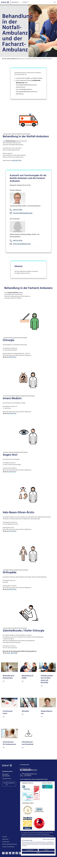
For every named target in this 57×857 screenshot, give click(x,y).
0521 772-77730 (17, 210)
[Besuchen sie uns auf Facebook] (3, 853)
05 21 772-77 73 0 (16, 161)
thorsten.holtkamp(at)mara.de (22, 213)
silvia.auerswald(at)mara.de (22, 244)
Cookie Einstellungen (8, 847)
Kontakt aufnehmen (9, 783)
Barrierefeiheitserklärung (9, 844)
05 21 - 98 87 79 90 (12, 653)
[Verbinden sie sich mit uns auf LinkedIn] (13, 853)
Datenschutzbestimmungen (49, 839)
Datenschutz (6, 841)
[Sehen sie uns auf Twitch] (20, 853)
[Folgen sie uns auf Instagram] (7, 853)
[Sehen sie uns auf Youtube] (10, 853)
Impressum (5, 839)
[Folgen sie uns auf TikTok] (17, 853)
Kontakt (4, 836)
